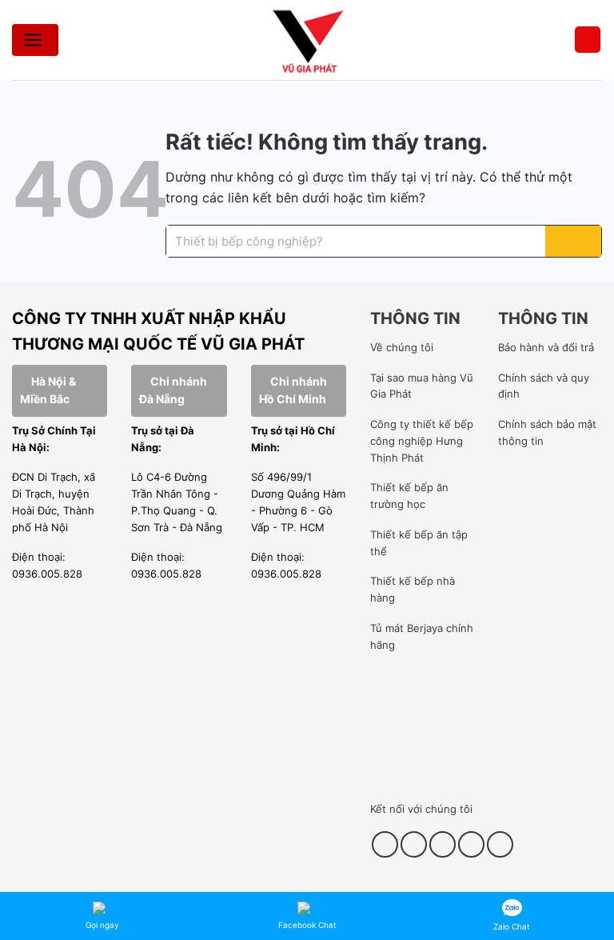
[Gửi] (573, 241)
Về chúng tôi (401, 347)
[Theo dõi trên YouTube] (471, 844)
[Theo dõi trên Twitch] (500, 844)
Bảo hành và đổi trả (546, 347)
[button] (587, 39)
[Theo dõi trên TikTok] (414, 844)
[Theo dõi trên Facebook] (385, 844)
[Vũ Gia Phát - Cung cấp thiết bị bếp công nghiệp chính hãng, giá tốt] (307, 40)
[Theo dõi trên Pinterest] (442, 844)
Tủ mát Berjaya (406, 628)
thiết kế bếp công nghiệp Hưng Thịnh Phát (421, 441)
